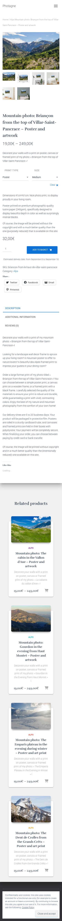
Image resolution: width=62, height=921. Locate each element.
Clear (52, 184)
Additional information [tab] (20, 317)
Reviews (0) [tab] (12, 325)
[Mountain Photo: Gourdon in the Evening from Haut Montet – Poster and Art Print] (31, 618)
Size (36, 170)
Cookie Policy (28, 907)
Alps (12, 19)
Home (5, 19)
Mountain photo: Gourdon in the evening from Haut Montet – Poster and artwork (31, 651)
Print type (11, 170)
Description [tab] (12, 308)
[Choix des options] (46, 590)
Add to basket (40, 250)
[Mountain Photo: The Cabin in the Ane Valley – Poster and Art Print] (31, 529)
